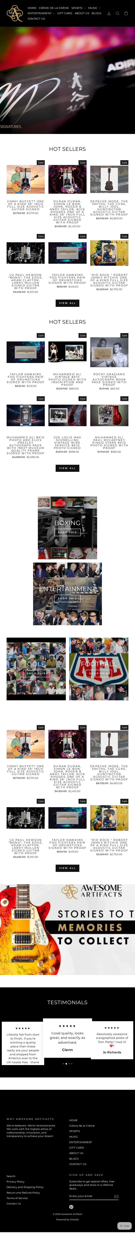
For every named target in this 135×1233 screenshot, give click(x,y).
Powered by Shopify (67, 1219)
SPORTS (77, 8)
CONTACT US (36, 18)
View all (67, 303)
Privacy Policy (15, 1181)
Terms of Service (17, 1198)
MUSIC (93, 8)
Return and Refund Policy (23, 1192)
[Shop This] (67, 528)
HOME (32, 8)
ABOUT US (82, 13)
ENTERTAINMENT (40, 13)
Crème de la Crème (54, 8)
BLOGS (96, 13)
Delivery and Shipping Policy (25, 1187)
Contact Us (14, 1203)
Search (11, 1176)
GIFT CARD (64, 13)
